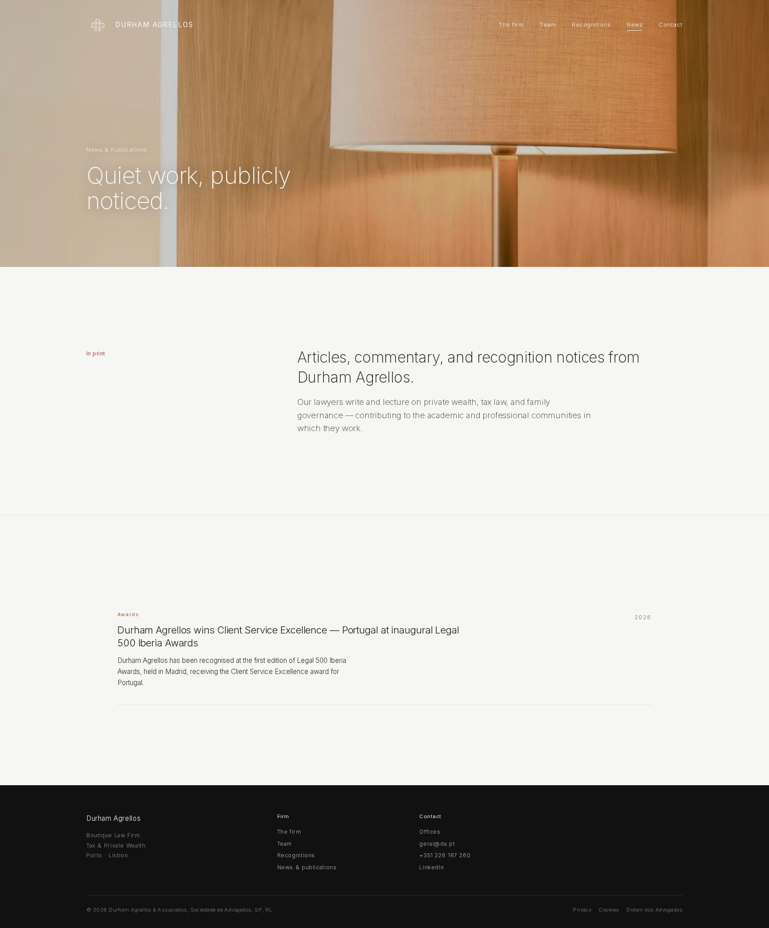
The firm (510, 24)
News (635, 24)
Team (547, 24)
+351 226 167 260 (444, 855)
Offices (429, 831)
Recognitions (591, 24)
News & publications (307, 867)
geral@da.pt (437, 843)
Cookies (609, 910)
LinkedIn (431, 867)
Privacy (582, 910)
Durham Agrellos (154, 24)
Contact (671, 24)
